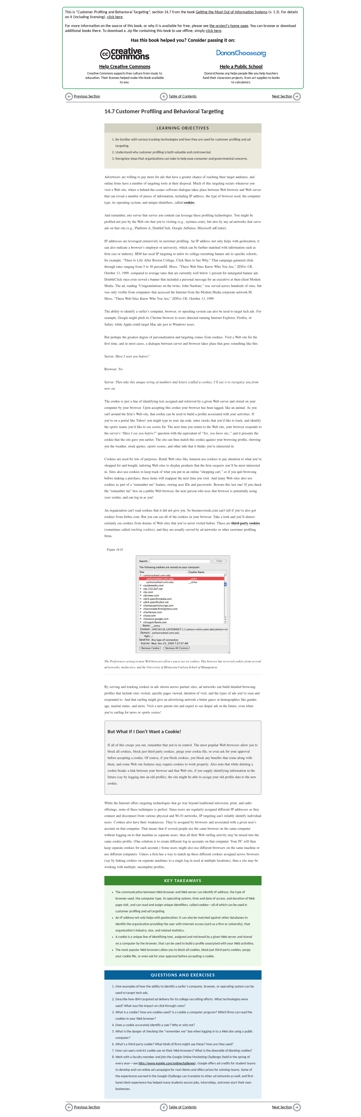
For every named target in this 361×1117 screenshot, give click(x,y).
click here (115, 17)
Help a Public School (241, 66)
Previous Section (87, 97)
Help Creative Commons (124, 66)
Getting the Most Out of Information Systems (231, 12)
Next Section (282, 97)
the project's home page (228, 26)
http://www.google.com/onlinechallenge (167, 1063)
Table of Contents (182, 97)
